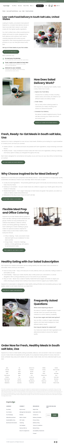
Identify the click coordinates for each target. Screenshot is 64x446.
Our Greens (9, 412)
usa (20, 11)
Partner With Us (23, 428)
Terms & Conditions (37, 425)
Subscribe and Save (11, 417)
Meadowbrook (7, 382)
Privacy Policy (36, 420)
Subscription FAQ (37, 412)
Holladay (7, 371)
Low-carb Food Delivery (12, 11)
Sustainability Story (10, 420)
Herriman (44, 369)
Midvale (19, 373)
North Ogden (56, 373)
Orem (32, 375)
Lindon (7, 373)
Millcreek (31, 373)
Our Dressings (9, 414)
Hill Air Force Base (56, 369)
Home (3, 11)
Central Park (19, 382)
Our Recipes (22, 425)
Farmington (32, 369)
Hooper (19, 371)
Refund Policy (36, 428)
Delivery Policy (36, 422)
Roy (19, 377)
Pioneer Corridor (56, 382)
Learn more (42, 1)
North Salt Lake (7, 375)
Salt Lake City (31, 377)
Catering (22, 422)
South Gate (44, 382)
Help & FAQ (35, 409)
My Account (22, 409)
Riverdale (7, 377)
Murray (44, 373)
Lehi (56, 371)
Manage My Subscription (25, 412)
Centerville (7, 369)
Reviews (21, 414)
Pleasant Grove (44, 375)
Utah (23, 11)
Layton (44, 371)
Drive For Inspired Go (24, 430)
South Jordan (56, 377)
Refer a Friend (23, 417)
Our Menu (8, 409)
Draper (19, 369)
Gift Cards (22, 420)
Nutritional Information (11, 422)
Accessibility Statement (38, 430)
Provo (56, 375)
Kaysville (31, 371)
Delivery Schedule (37, 417)
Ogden (19, 375)
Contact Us (35, 414)
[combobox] (57, 5)
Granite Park (32, 382)
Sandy (44, 377)
